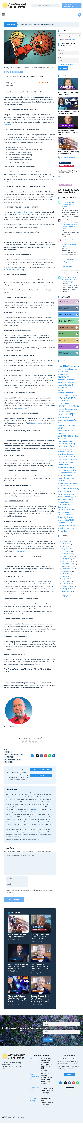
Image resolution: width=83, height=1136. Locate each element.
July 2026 (65, 544)
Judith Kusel (61, 457)
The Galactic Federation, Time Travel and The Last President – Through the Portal (17, 999)
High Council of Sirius (65, 441)
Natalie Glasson (64, 478)
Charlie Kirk (75, 395)
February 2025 (67, 586)
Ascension (62, 382)
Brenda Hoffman (64, 395)
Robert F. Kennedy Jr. (66, 496)
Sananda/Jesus (63, 502)
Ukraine (72, 525)
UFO (68, 525)
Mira (59, 475)
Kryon (60, 459)
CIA (59, 401)
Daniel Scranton (68, 406)
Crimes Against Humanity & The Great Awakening (69, 204)
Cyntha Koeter (63, 403)
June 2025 (65, 576)
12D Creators (69, 366)
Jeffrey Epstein (63, 451)
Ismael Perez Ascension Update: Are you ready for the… (68, 132)
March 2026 (66, 554)
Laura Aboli (73, 459)
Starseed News (66, 87)
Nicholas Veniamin (63, 483)
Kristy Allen (71, 456)
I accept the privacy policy (68, 64)
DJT (22, 754)
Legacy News (66, 596)
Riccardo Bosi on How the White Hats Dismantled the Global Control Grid (18, 966)
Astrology (74, 382)
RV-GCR (77, 497)
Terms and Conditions (31, 812)
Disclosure (17, 72)
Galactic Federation (68, 436)
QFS (69, 491)
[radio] (23, 741)
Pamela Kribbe (73, 483)
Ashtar (69, 382)
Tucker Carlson (62, 525)
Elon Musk (60, 423)
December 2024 (67, 591)
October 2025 (66, 566)
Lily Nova (69, 462)
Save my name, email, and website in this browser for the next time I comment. (29, 891)
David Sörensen (11, 754)
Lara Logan (65, 459)
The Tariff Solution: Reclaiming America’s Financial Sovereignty (70, 280)
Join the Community (41, 770)
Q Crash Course (62, 491)
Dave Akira (61, 409)
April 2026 (65, 551)
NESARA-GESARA (64, 480)
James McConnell (67, 449)
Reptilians (71, 494)
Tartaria (60, 520)
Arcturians (63, 377)
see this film (8, 182)
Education (9, 757)
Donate (41, 775)
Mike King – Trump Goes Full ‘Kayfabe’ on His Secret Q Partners (40, 937)
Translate (73, 39)
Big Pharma (61, 390)
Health (12, 68)
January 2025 (66, 589)
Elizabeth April (72, 420)
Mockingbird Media (13, 760)
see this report (18, 140)
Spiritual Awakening (64, 510)
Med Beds (60, 467)
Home (6, 68)
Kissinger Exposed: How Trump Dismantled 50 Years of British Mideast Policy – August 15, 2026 (40, 999)
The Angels (68, 520)
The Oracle (69, 523)
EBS (69, 417)
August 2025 (66, 571)
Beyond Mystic (64, 387)
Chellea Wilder (67, 398)
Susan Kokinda (63, 512)
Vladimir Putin (71, 528)
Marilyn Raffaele (63, 465)
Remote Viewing (63, 494)
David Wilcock (64, 411)
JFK (71, 452)
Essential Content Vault (67, 426)
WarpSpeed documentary (24, 212)
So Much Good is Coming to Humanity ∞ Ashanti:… (68, 191)
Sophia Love (63, 507)
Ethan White (62, 431)
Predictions (72, 486)
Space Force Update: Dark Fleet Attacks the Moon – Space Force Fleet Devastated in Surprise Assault (70, 224)
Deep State (63, 414)
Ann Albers (63, 371)
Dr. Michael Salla (62, 417)
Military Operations (67, 472)
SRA (72, 510)
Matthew (72, 465)
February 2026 (67, 556)
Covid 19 (8, 752)
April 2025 (65, 581)
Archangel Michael (63, 374)
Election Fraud (62, 420)
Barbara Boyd (68, 385)
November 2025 (67, 564)
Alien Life (62, 369)
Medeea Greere (69, 467)
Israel (60, 449)
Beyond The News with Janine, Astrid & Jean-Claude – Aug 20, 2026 (46, 1077)
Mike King (72, 470)
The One (61, 522)
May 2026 (65, 549)
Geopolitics (16, 929)
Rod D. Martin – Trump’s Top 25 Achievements (17, 936)
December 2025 (67, 561)
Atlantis (60, 385)
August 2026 (66, 541)
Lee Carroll (61, 462)
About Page (36, 809)
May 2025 (65, 578)
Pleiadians (63, 486)
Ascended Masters (66, 379)
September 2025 (67, 569)
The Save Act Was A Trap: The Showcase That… (68, 172)
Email (59, 57)
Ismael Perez (69, 446)
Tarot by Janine (66, 517)
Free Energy (62, 433)
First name (61, 50)
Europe (72, 431)
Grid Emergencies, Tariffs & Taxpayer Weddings (68, 112)
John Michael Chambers (65, 454)
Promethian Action (67, 488)
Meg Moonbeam (63, 470)
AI (78, 366)
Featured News (39, 929)
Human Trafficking (66, 443)
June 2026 (65, 546)
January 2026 (66, 559)
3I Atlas (60, 366)
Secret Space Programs (66, 504)
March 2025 (66, 584)
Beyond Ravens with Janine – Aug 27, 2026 (68, 93)
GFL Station (62, 438)
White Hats (63, 531)
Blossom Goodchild (65, 393)
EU (68, 431)
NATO (72, 478)
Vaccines (8, 762)
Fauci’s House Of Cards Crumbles (47, 1090)
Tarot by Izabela (64, 514)
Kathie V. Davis (66, 240)
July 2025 (65, 574)
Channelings (65, 185)
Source (6, 693)
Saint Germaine (65, 499)
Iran (60, 446)
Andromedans (72, 369)
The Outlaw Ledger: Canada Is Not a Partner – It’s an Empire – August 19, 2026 (40, 967)
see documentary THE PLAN (13, 270)
